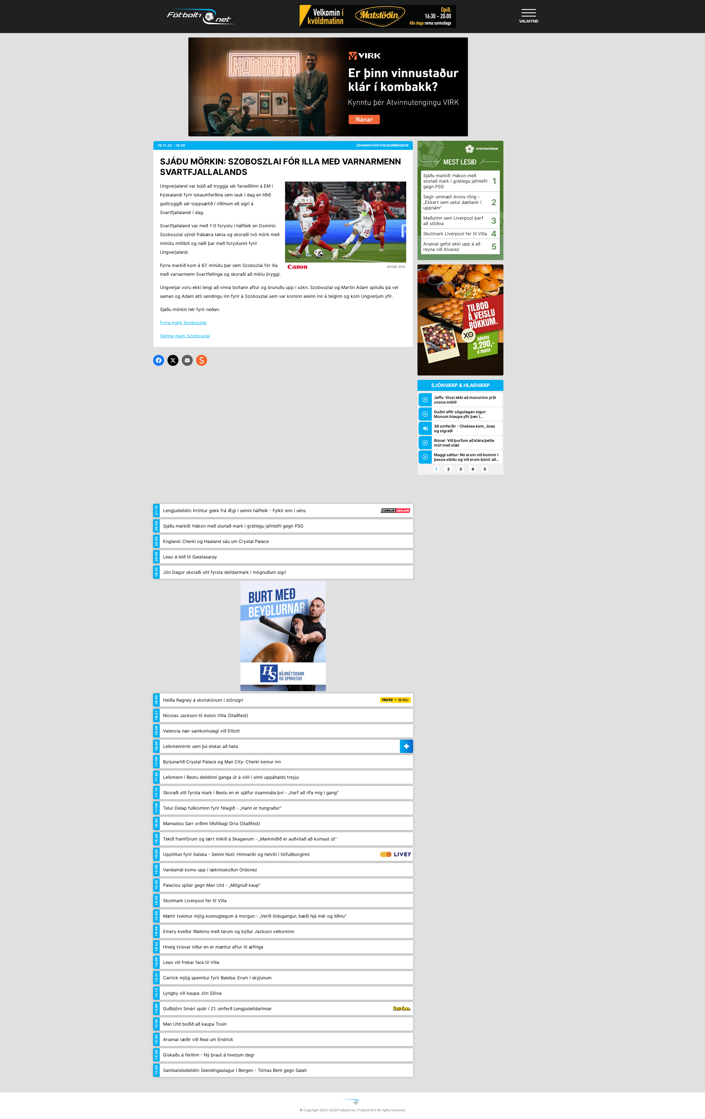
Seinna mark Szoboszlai (185, 336)
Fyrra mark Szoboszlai (183, 322)
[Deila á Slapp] (201, 360)
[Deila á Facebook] (158, 360)
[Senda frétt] (187, 360)
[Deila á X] (172, 360)
